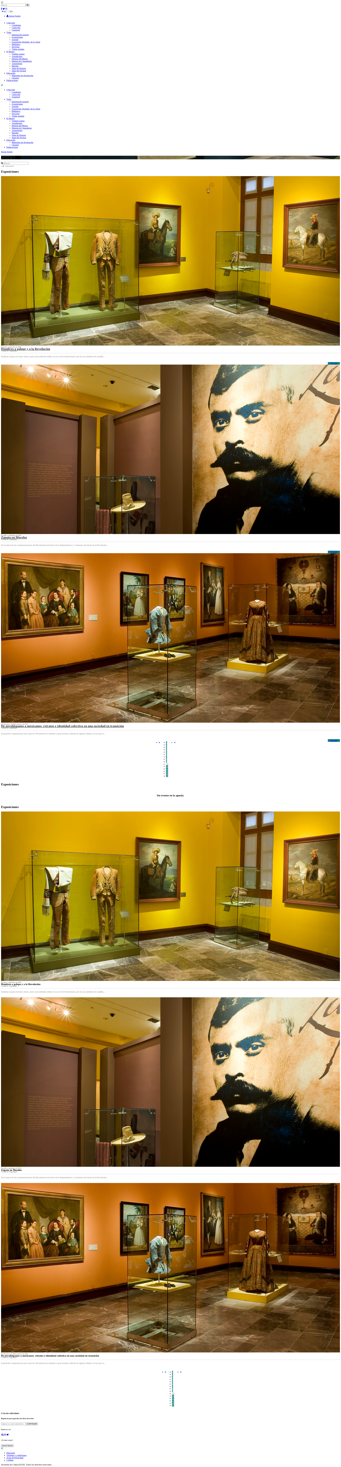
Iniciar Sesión (15, 16)
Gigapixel (16, 30)
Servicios (15, 47)
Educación (10, 73)
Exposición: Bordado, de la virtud (26, 42)
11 (167, 766)
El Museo (10, 51)
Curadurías (16, 25)
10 (167, 764)
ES (5, 11)
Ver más (333, 363)
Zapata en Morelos (14, 537)
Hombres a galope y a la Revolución (25, 349)
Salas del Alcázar (19, 71)
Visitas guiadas (18, 49)
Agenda (15, 39)
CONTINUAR (32, 1424)
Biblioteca (16, 44)
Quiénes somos (18, 54)
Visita (8, 32)
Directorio (10, 1453)
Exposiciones (17, 37)
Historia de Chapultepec (22, 61)
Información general (20, 35)
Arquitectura (17, 56)
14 (167, 773)
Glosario (15, 78)
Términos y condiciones (16, 1455)
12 (167, 769)
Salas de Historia (19, 68)
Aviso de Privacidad (14, 1458)
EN (11, 11)
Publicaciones (12, 80)
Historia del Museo (20, 59)
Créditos (9, 1460)
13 (167, 771)
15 (167, 776)
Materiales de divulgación (22, 75)
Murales (15, 66)
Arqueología (17, 63)
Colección (10, 23)
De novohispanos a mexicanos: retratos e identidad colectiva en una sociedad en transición (62, 726)
